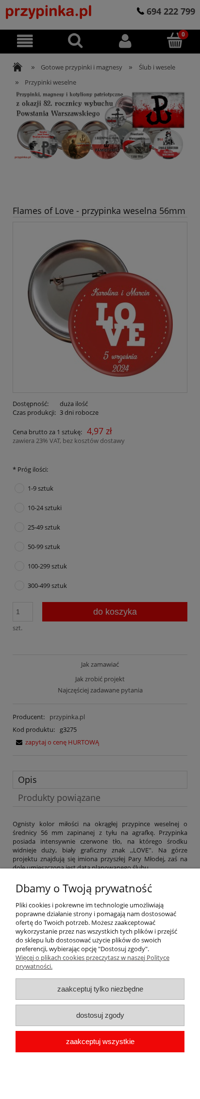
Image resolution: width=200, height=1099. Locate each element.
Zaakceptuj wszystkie (100, 1041)
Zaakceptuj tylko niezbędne (100, 989)
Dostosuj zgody (100, 1015)
